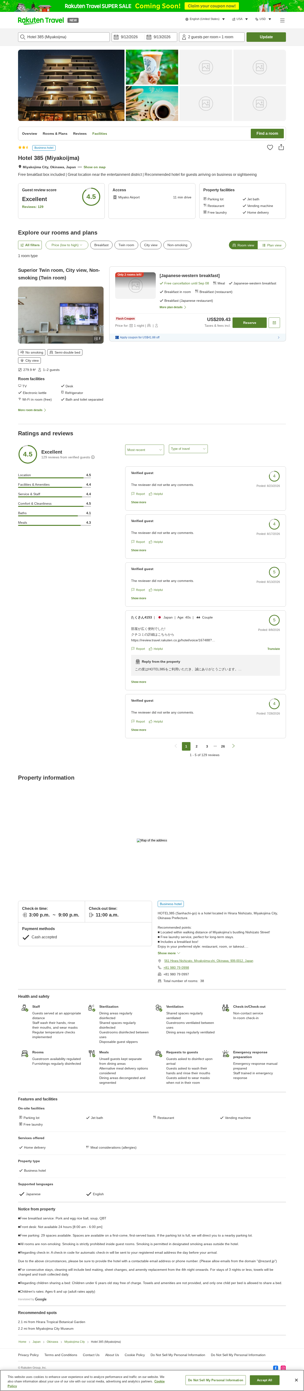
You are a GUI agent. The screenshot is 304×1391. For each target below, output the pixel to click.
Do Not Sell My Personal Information (238, 1355)
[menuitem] (205, 19)
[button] (41, 20)
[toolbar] (144, 37)
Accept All (264, 1380)
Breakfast (101, 245)
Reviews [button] (80, 133)
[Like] (270, 147)
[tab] (243, 245)
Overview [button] (29, 133)
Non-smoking (177, 245)
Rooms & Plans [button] (55, 133)
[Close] (296, 1380)
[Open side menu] (282, 20)
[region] (152, 1380)
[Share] (281, 147)
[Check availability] (274, 322)
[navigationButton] (175, 746)
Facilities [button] (99, 133)
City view (150, 245)
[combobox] (64, 37)
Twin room (126, 245)
